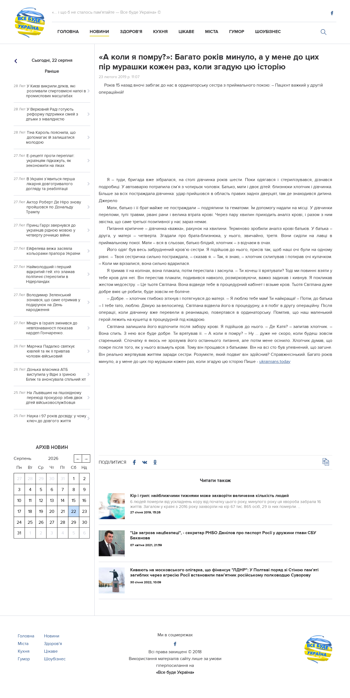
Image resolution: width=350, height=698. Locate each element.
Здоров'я (131, 31)
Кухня (160, 31)
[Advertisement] (215, 138)
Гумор (236, 31)
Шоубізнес (268, 31)
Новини (99, 31)
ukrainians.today (274, 361)
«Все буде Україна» (175, 672)
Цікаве (186, 31)
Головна (68, 31)
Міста (211, 31)
